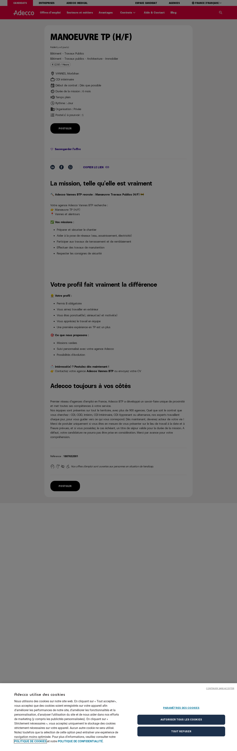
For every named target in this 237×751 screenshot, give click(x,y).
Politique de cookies (30, 741)
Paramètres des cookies (181, 707)
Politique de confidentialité (80, 741)
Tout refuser (181, 731)
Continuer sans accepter (220, 688)
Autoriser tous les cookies (181, 719)
